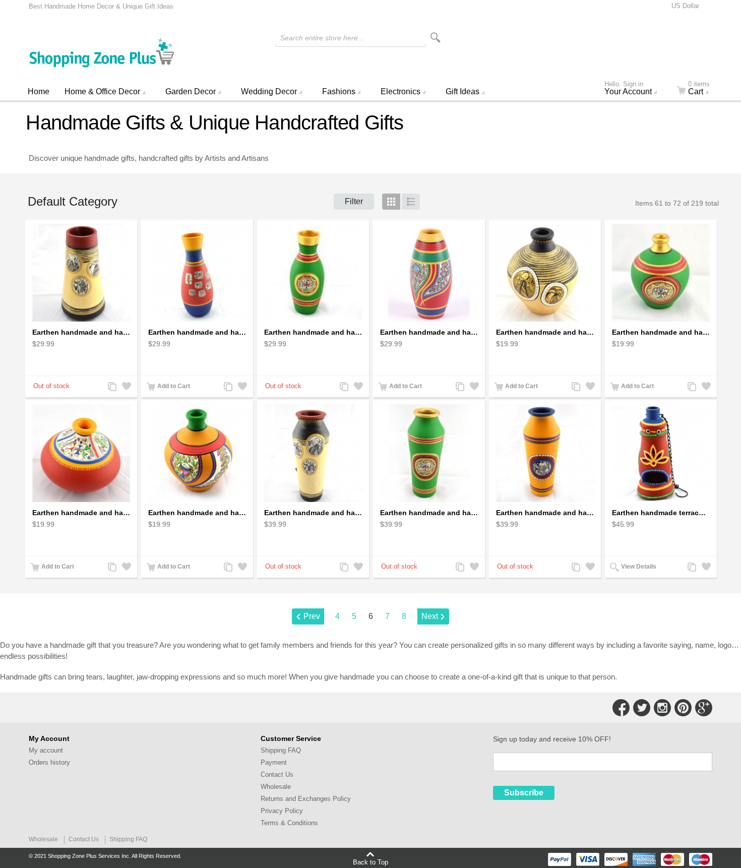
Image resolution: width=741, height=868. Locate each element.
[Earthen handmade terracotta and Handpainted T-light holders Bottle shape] (661, 453)
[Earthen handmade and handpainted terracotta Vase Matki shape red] (81, 453)
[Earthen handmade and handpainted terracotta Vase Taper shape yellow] (545, 453)
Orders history (49, 762)
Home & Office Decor (102, 91)
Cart (699, 89)
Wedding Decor (269, 91)
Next (429, 616)
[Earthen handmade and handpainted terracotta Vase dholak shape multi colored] (429, 273)
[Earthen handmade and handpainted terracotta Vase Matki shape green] (661, 273)
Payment (274, 762)
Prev (311, 616)
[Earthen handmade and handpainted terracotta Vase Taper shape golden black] (313, 453)
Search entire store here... (322, 38)
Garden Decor (190, 91)
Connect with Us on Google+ (703, 707)
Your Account (628, 89)
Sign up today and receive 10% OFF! (552, 739)
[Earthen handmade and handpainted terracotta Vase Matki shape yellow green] (197, 453)
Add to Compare (111, 387)
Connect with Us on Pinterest (683, 707)
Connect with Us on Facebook (621, 707)
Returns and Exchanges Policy (306, 798)
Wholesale (276, 786)
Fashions (338, 91)
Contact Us (277, 774)
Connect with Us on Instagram (662, 707)
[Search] (435, 37)
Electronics (400, 91)
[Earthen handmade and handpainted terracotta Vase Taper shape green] (429, 453)
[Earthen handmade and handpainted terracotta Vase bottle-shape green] (313, 273)
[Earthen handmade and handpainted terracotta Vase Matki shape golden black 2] (545, 273)
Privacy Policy (282, 811)
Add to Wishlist (125, 387)
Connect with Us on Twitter (641, 707)
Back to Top (370, 861)
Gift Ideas (462, 91)
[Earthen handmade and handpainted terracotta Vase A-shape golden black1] (81, 273)
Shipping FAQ (281, 750)
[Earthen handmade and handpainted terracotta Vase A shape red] (197, 273)
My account (46, 750)
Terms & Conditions (289, 823)
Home (38, 91)
